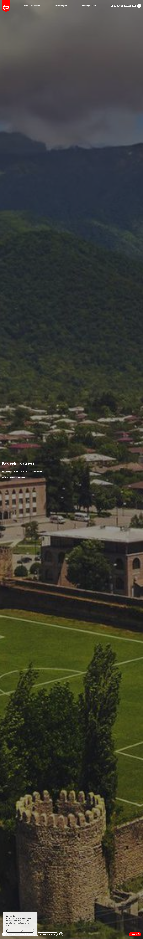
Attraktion (8, 471)
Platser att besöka (32, 6)
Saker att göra (61, 6)
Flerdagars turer (89, 6)
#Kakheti (13, 478)
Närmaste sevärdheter (47, 934)
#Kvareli (5, 478)
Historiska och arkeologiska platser (29, 471)
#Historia (21, 478)
